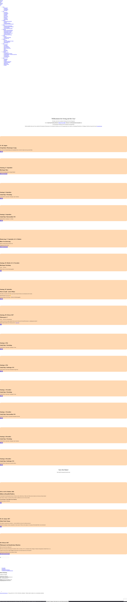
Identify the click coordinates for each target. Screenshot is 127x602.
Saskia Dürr (17, 322)
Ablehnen (52, 601)
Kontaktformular (99, 126)
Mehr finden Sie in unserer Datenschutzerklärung (61, 601)
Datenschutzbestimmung (6, 569)
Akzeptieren (48, 601)
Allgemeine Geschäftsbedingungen (7, 570)
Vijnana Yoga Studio (61, 122)
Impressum (3, 568)
